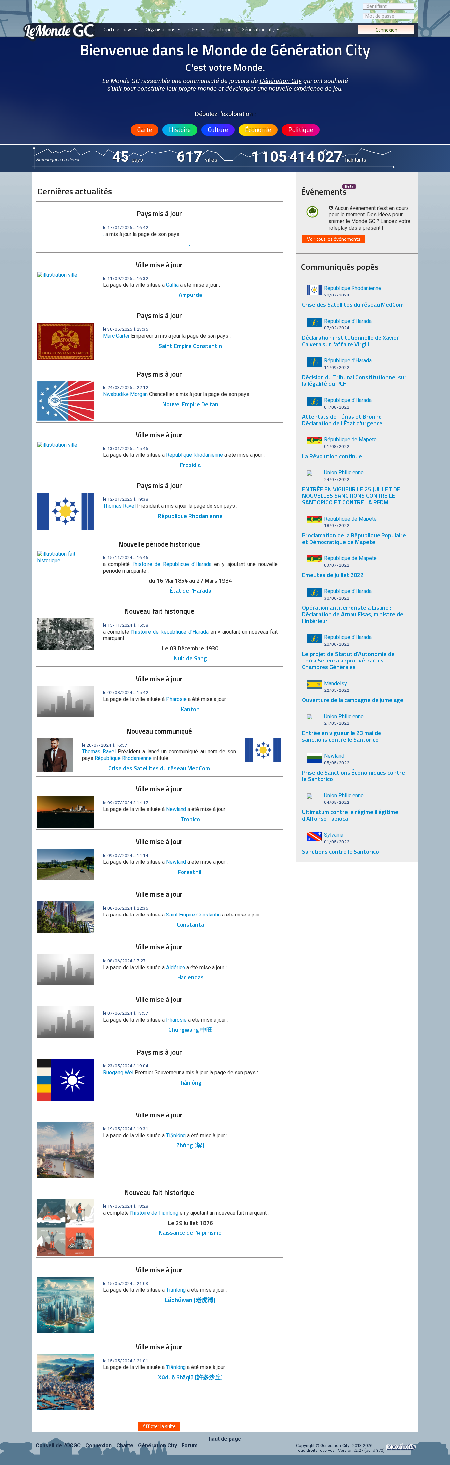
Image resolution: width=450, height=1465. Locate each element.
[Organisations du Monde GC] (163, 3)
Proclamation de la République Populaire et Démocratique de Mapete (354, 538)
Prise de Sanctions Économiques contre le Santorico (353, 775)
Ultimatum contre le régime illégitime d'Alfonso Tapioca (350, 815)
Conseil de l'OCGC (58, 1445)
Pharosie (176, 699)
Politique (300, 129)
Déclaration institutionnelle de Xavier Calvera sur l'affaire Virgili (350, 341)
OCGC (194, 29)
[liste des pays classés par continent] (120, 3)
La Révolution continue (332, 456)
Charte (124, 1445)
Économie (258, 129)
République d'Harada (348, 321)
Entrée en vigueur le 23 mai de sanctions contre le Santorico (341, 736)
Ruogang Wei (118, 1072)
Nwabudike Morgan (125, 394)
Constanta (190, 924)
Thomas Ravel (119, 506)
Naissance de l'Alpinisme (190, 1232)
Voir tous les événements (333, 239)
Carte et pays (119, 29)
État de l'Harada (190, 590)
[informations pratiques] (223, 3)
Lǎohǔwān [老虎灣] (190, 1299)
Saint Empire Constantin (190, 345)
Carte (144, 129)
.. (190, 243)
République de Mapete (350, 440)
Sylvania (333, 835)
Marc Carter (116, 336)
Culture (218, 129)
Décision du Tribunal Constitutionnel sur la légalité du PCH (354, 380)
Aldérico (175, 967)
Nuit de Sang (190, 658)
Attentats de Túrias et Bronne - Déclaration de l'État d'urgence (343, 420)
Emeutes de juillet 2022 (333, 574)
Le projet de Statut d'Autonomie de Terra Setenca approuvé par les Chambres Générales (348, 660)
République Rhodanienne (194, 455)
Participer (223, 29)
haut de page (225, 1439)
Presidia (190, 464)
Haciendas (190, 977)
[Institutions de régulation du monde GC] (196, 3)
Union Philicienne (344, 472)
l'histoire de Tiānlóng (155, 1213)
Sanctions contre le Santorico (340, 851)
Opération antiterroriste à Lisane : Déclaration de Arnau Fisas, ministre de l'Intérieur (352, 614)
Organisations (161, 29)
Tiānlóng (190, 1082)
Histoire (180, 129)
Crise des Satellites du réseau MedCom (159, 768)
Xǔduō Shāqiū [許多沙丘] (190, 1377)
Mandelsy (335, 683)
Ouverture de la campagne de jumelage (352, 699)
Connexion (386, 30)
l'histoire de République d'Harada (173, 564)
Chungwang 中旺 (190, 1029)
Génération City (259, 29)
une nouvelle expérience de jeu (299, 88)
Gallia (172, 285)
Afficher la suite (159, 1426)
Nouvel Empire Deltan (190, 404)
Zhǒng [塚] (190, 1145)
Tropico (190, 819)
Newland (176, 809)
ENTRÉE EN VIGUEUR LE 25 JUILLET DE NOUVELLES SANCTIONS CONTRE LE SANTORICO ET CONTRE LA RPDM (351, 496)
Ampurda (190, 294)
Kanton (190, 709)
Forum (190, 1445)
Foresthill (190, 871)
